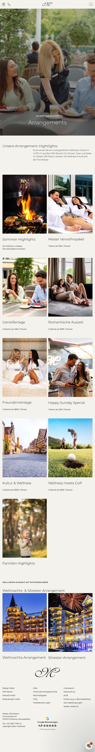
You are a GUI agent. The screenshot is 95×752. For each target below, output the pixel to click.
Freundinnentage (17, 402)
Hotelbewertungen (42, 703)
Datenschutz (69, 692)
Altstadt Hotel (8, 695)
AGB (66, 695)
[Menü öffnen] (91, 4)
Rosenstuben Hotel (11, 699)
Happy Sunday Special (66, 403)
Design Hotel (8, 688)
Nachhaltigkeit (40, 695)
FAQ (35, 699)
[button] (74, 733)
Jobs (35, 688)
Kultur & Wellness (16, 483)
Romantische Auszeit (65, 322)
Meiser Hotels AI (71, 706)
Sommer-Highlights (19, 239)
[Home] (47, 4)
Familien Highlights (18, 563)
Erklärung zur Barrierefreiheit (77, 699)
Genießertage (13, 322)
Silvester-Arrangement (67, 658)
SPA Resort (7, 692)
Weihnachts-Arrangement (24, 657)
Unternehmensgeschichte (45, 692)
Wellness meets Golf (65, 483)
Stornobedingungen (73, 703)
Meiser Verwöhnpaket (66, 239)
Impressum (69, 688)
